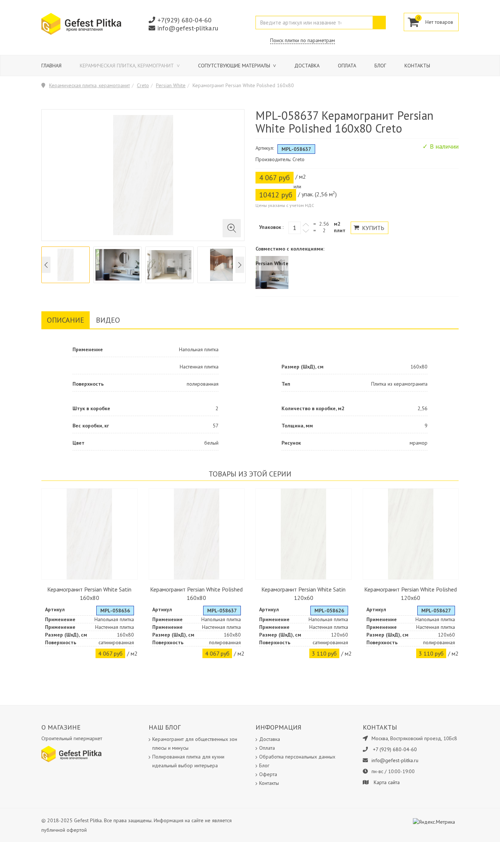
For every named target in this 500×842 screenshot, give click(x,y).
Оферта (268, 774)
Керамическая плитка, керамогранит (127, 65)
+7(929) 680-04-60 (184, 20)
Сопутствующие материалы (235, 65)
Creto (143, 85)
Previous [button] (46, 265)
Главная (51, 65)
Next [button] (239, 265)
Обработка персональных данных (297, 756)
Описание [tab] (65, 320)
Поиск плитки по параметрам (302, 40)
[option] (66, 264)
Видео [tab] (108, 320)
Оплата (347, 65)
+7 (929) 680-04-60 (395, 749)
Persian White (171, 85)
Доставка (307, 65)
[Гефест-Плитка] (81, 23)
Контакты (417, 65)
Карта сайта (387, 782)
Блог (380, 65)
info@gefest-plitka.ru (187, 28)
